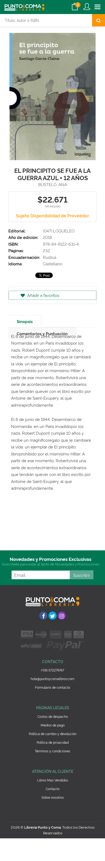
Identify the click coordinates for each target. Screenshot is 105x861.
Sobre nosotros (52, 797)
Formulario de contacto (52, 687)
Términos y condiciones (52, 751)
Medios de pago (53, 725)
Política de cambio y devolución (52, 733)
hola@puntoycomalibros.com (52, 678)
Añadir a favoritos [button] (42, 295)
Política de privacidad (53, 742)
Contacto (53, 788)
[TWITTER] (52, 616)
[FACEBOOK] (43, 616)
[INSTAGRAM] (62, 616)
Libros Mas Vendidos (52, 780)
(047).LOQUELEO (59, 231)
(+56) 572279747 (52, 670)
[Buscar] (98, 20)
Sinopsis (25, 321)
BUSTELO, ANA (52, 184)
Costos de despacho (52, 716)
